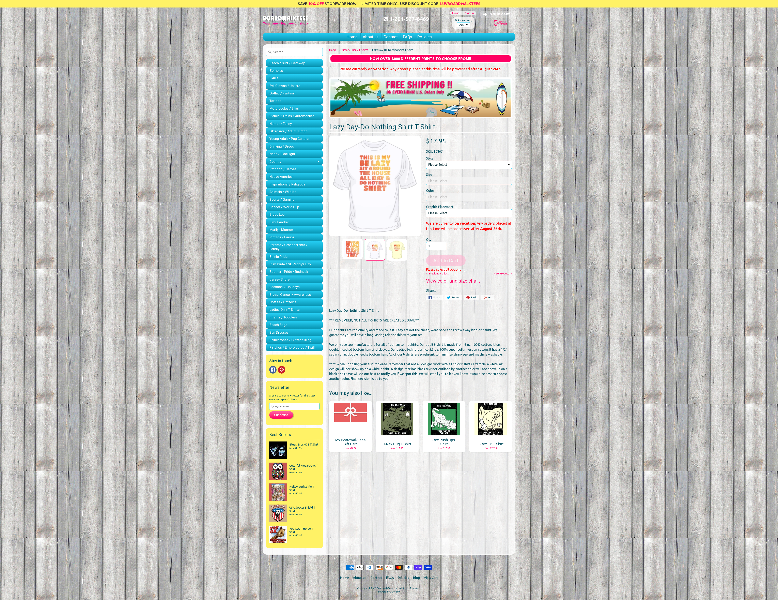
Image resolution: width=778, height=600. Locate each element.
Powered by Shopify (389, 591)
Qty (428, 239)
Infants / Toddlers (283, 317)
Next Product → (503, 273)
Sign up (469, 13)
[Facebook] (273, 370)
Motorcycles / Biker (284, 108)
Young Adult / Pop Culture (289, 139)
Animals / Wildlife (282, 192)
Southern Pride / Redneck (288, 272)
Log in (455, 13)
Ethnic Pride (278, 257)
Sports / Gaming (282, 199)
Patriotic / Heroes (282, 169)
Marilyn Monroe (281, 230)
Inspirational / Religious (287, 184)
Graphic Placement (439, 207)
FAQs (407, 36)
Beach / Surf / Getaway (287, 63)
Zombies (276, 71)
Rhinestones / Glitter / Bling (290, 340)
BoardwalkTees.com (387, 588)
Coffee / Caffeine (282, 302)
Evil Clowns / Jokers (284, 86)
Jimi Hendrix (279, 222)
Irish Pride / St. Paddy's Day (290, 264)
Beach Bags (278, 325)
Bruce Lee (276, 214)
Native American (281, 177)
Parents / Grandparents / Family (288, 247)
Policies (424, 36)
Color (430, 190)
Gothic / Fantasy (282, 93)
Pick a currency (463, 20)
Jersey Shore (279, 279)
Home (352, 36)
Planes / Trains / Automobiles (291, 116)
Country (275, 162)
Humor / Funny (280, 124)
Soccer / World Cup (284, 207)
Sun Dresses (279, 332)
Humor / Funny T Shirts (354, 49)
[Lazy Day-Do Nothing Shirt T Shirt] (352, 249)
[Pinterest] (281, 370)
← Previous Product (437, 273)
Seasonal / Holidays (284, 287)
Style (429, 158)
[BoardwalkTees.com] (285, 20)
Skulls (273, 78)
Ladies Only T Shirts (284, 310)
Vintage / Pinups (281, 237)
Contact (391, 36)
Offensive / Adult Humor (288, 131)
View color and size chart (453, 281)
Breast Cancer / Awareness (290, 294)
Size (429, 174)
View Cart (431, 578)
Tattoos (275, 101)
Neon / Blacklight (282, 154)
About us (370, 36)
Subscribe (281, 415)
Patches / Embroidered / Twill (292, 347)
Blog (416, 578)
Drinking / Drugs (281, 146)
